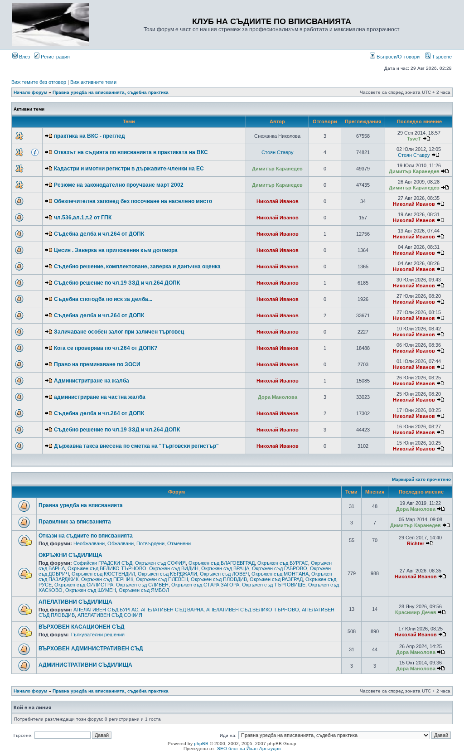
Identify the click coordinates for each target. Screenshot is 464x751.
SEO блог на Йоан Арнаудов (248, 748)
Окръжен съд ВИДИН (173, 568)
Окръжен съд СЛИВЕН (142, 584)
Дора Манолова (277, 397)
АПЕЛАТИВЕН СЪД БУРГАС (105, 609)
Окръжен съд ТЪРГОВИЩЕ (273, 584)
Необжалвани (89, 543)
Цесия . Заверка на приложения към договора (116, 250)
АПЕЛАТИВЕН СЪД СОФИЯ (109, 615)
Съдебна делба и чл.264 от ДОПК (99, 234)
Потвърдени (150, 543)
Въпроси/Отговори (397, 56)
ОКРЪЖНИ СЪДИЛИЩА (70, 555)
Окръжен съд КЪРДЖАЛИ (167, 574)
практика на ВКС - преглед (89, 136)
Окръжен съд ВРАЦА (225, 568)
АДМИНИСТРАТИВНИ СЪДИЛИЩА (85, 665)
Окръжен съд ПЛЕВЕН (162, 579)
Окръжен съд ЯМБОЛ (144, 590)
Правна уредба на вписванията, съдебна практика (111, 92)
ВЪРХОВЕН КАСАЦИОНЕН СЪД (82, 627)
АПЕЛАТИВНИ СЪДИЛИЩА (75, 602)
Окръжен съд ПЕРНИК (107, 579)
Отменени (179, 543)
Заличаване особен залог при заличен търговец (119, 332)
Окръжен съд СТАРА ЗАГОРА (205, 584)
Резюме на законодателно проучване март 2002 (119, 185)
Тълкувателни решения (97, 634)
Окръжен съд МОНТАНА (280, 574)
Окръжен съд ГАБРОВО (279, 568)
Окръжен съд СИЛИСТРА (83, 584)
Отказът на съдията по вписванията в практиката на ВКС (131, 152)
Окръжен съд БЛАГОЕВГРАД (221, 563)
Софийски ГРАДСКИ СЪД (102, 563)
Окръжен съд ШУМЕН (90, 590)
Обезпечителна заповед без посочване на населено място (133, 201)
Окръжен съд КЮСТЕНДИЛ (103, 574)
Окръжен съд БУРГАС (282, 563)
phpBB (201, 743)
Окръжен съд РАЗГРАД (276, 579)
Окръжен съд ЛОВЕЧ (224, 574)
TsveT (414, 138)
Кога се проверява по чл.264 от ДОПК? (105, 348)
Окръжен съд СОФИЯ (160, 563)
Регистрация (54, 56)
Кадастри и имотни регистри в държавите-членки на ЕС (129, 168)
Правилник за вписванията (75, 521)
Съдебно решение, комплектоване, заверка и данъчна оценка (137, 266)
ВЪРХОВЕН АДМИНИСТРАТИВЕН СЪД (91, 648)
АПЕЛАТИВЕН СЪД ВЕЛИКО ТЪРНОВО (252, 609)
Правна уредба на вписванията (81, 505)
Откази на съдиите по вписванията (86, 536)
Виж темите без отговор (38, 82)
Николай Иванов (277, 201)
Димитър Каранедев (277, 168)
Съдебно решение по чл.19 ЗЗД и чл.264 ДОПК (117, 283)
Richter (415, 543)
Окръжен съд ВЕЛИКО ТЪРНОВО (107, 568)
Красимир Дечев (415, 612)
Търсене (441, 56)
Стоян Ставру (277, 152)
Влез (24, 56)
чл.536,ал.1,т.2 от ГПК (82, 217)
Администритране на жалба (91, 381)
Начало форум (30, 92)
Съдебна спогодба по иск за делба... (103, 299)
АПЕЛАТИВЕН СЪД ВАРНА (172, 609)
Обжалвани (120, 543)
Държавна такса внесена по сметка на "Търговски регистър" (136, 446)
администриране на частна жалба (99, 397)
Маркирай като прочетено (421, 479)
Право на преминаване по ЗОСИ (97, 364)
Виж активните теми (93, 82)
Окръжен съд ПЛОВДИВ (219, 579)
